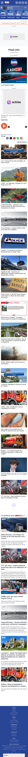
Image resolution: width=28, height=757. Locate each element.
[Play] (2, 7)
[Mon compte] (26, 2)
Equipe (14, 711)
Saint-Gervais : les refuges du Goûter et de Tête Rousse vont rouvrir (13, 536)
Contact (14, 709)
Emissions (14, 728)
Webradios (14, 735)
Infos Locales (14, 720)
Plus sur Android (14, 741)
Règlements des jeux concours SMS (14, 747)
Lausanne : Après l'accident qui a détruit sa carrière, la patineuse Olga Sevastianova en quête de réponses (14, 656)
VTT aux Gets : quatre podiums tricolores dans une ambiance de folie (13, 567)
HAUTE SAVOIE (5, 23)
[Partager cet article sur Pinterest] (14, 139)
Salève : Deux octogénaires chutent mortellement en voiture (13, 685)
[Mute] (25, 8)
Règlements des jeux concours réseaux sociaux (14, 745)
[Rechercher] (22, 2)
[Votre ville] (16, 2)
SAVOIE (13, 23)
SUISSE (22, 23)
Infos (18, 17)
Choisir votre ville (24, 21)
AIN (18, 23)
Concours (14, 729)
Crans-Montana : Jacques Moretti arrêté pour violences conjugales (14, 623)
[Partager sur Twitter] (10, 139)
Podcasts (14, 734)
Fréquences (14, 714)
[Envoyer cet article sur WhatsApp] (17, 139)
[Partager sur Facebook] (7, 139)
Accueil (3, 17)
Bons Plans (11, 17)
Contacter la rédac (14, 722)
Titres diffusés (14, 712)
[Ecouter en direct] (19, 2)
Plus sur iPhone (14, 740)
